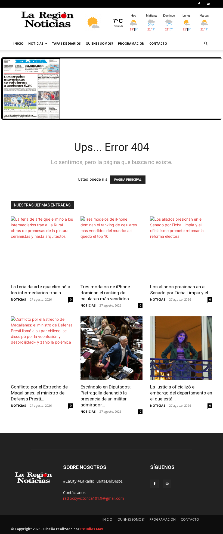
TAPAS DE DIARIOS (66, 43)
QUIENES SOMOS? (99, 43)
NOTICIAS (36, 43)
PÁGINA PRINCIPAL (127, 179)
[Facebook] (199, 4)
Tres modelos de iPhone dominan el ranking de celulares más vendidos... (106, 292)
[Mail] (208, 4)
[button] (205, 43)
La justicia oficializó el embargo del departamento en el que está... (181, 393)
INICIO (18, 43)
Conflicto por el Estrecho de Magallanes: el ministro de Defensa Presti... (39, 393)
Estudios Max (91, 529)
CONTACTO (158, 43)
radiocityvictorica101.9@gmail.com (93, 498)
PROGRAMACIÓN (131, 43)
